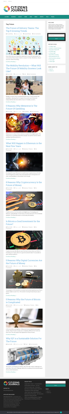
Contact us (10, 1)
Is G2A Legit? (51, 59)
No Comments (37, 33)
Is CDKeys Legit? (52, 46)
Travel (52, 16)
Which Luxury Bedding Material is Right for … (34, 397)
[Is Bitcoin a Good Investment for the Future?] (24, 240)
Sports (41, 16)
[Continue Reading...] (11, 61)
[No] (67, 412)
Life (25, 74)
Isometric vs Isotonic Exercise (55, 48)
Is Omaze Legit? (52, 53)
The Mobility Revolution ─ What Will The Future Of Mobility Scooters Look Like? (23, 68)
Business (13, 16)
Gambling (26, 111)
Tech (47, 16)
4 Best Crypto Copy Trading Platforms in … (33, 392)
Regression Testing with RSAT (31, 395)
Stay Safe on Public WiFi (54, 49)
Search (56, 38)
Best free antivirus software (54, 58)
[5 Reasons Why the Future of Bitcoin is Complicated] (24, 318)
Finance (31, 149)
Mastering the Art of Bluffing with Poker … (33, 398)
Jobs (31, 16)
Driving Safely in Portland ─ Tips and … (32, 385)
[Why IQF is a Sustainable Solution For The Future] (24, 355)
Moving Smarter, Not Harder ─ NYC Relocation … (34, 393)
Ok (60, 412)
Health (20, 16)
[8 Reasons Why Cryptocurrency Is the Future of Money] (24, 201)
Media (36, 16)
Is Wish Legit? (52, 61)
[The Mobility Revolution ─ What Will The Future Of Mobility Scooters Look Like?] (24, 85)
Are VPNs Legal (52, 51)
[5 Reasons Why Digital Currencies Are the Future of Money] (24, 279)
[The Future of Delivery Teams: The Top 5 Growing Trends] (24, 45)
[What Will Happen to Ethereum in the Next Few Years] (24, 161)
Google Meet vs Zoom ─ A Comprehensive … (33, 383)
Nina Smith (9, 74)
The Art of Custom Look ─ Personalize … (33, 387)
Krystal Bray (10, 33)
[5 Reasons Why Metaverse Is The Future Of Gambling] (24, 122)
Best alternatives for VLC (54, 56)
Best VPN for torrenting (54, 54)
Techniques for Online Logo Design (32, 390)
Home (7, 16)
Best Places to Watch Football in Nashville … (33, 388)
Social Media (27, 33)
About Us (5, 1)
